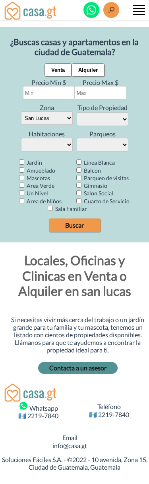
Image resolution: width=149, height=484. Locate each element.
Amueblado (40, 170)
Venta (58, 70)
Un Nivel (36, 193)
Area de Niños (43, 201)
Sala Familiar (70, 208)
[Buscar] (111, 10)
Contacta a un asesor (77, 368)
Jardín (33, 162)
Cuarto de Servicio (106, 201)
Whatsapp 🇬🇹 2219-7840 (38, 411)
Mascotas (37, 178)
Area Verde (39, 185)
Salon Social (98, 193)
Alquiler (88, 70)
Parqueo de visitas (106, 178)
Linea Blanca (99, 162)
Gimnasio (95, 185)
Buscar (74, 225)
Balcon (92, 170)
